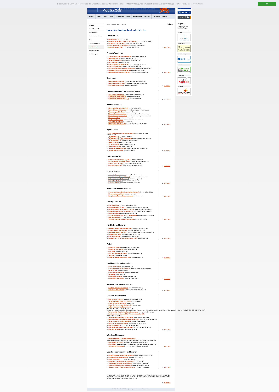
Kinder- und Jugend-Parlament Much (119, 257)
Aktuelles (91, 16)
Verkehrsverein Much (115, 60)
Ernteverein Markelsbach (116, 81)
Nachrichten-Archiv (94, 28)
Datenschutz (146, 389)
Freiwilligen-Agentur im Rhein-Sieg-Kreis (121, 355)
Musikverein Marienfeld (115, 120)
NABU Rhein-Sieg (113, 359)
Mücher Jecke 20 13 (115, 163)
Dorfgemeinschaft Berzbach (117, 97)
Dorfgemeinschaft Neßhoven (118, 98)
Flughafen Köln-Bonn (114, 325)
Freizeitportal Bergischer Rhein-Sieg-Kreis (121, 68)
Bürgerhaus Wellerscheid (117, 207)
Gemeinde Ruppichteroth (116, 278)
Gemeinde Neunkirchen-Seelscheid (119, 269)
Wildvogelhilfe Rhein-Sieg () (120, 365)
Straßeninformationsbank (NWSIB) (120, 317)
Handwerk (147, 16)
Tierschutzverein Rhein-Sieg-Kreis (120, 363)
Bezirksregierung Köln (115, 47)
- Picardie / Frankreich (118, 288)
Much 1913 (114, 136)
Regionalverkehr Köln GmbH (117, 303)
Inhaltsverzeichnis (94, 50)
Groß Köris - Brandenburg (116, 290)
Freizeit (111, 16)
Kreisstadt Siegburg (114, 267)
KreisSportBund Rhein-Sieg (118, 357)
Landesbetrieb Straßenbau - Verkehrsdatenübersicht (126, 314)
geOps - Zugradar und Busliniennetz (119, 307)
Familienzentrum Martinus (117, 232)
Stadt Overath (112, 270)
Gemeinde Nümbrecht (115, 276)
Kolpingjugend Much (114, 234)
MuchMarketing (114, 205)
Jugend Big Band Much (115, 122)
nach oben (167, 47)
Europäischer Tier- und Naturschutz (120, 196)
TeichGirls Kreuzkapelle (115, 150)
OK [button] (267, 4)
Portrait (99, 16)
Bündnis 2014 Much (114, 247)
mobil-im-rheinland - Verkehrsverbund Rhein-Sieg (123, 319)
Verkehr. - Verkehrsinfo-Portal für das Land (123, 312)
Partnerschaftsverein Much (118, 108)
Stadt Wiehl (111, 274)
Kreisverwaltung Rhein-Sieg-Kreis (119, 45)
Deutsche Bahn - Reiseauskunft (118, 323)
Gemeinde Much (113, 39)
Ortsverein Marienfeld (116, 95)
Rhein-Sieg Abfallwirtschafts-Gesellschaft (121, 361)
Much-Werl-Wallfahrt (114, 236)
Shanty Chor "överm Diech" (117, 124)
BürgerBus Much (115, 181)
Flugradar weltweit (114, 329)
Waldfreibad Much (114, 58)
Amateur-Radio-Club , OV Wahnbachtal (122, 215)
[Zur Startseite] (172, 24)
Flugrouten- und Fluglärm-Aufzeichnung (120, 327)
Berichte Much (93, 32)
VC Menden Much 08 (114, 140)
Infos (105, 16)
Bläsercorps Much (114, 118)
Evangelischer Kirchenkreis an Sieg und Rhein (122, 238)
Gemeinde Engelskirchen (116, 272)
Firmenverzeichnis (94, 43)
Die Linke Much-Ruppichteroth (117, 253)
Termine (164, 16)
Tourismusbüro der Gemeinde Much (119, 56)
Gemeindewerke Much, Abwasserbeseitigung (122, 41)
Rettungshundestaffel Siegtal (118, 179)
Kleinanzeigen (93, 54)
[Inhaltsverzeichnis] (169, 24)
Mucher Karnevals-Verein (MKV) (119, 159)
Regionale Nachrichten (95, 36)
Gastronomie (120, 16)
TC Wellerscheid (113, 144)
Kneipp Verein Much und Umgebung (120, 211)
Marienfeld (113, 142)
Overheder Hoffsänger (115, 165)
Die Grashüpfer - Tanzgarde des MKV (119, 161)
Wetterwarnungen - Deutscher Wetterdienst (121, 338)
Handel (128, 16)
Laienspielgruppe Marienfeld (117, 110)
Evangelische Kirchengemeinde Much (120, 228)
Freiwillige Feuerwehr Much (116, 43)
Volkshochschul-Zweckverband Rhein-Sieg (121, 367)
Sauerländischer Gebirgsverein (119, 72)
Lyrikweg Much (113, 62)
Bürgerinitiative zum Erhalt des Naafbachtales (124, 192)
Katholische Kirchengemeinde (117, 230)
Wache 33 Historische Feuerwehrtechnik (121, 219)
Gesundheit (156, 16)
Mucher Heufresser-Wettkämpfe (118, 64)
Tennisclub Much (114, 146)
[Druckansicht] (167, 24)
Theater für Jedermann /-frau (117, 114)
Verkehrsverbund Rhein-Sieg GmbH (119, 301)
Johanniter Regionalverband (117, 175)
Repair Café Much (114, 183)
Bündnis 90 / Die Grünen (115, 249)
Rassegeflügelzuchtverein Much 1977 (121, 209)
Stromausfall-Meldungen (116, 346)
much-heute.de (111, 24)
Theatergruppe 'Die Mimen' (116, 112)
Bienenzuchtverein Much (116, 194)
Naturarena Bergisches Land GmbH (119, 70)
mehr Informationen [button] (195, 4)
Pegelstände (112, 344)
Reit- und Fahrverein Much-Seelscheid (121, 133)
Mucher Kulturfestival (115, 66)
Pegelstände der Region (115, 342)
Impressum (134, 389)
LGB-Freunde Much (114, 217)
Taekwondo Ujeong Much (117, 148)
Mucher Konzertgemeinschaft (117, 116)
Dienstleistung (137, 16)
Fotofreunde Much (114, 213)
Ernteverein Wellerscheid (117, 83)
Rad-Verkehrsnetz (115, 299)
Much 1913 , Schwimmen (120, 138)
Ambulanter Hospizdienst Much (119, 177)
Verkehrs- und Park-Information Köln (119, 321)
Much (111, 251)
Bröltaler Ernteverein (116, 85)
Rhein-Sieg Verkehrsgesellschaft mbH (120, 305)
